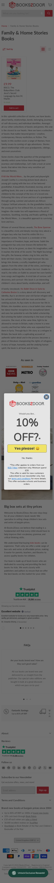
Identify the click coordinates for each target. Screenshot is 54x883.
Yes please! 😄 (27, 448)
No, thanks (27, 458)
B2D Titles (12, 467)
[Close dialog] (46, 396)
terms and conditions (21, 478)
